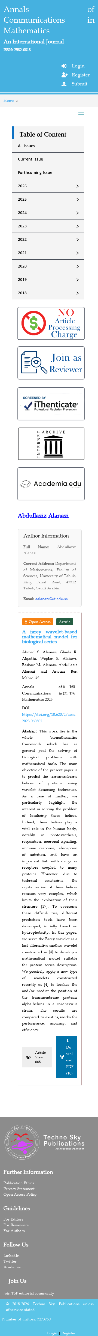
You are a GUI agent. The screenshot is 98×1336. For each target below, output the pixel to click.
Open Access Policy (20, 1194)
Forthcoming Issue (35, 172)
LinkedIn (11, 1255)
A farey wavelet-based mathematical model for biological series (49, 637)
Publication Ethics (19, 1182)
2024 (49, 212)
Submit (79, 84)
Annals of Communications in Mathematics (49, 19)
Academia (12, 1266)
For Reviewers (16, 1224)
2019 (49, 279)
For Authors (14, 1230)
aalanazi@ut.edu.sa (51, 598)
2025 (49, 199)
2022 (49, 239)
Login (78, 66)
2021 (49, 253)
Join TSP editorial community (29, 1293)
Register (81, 75)
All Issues (26, 145)
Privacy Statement (19, 1188)
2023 (49, 226)
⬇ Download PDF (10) (70, 1057)
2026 (49, 186)
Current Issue (30, 159)
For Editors (13, 1219)
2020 (49, 266)
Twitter (10, 1261)
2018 (49, 293)
